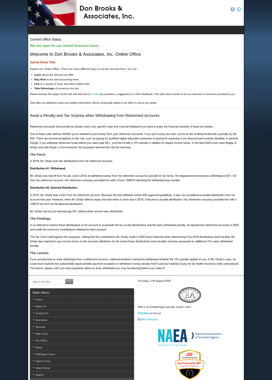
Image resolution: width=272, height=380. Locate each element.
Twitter (266, 9)
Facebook (260, 9)
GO (41, 268)
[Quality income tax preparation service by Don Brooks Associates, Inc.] (54, 13)
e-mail (67, 94)
